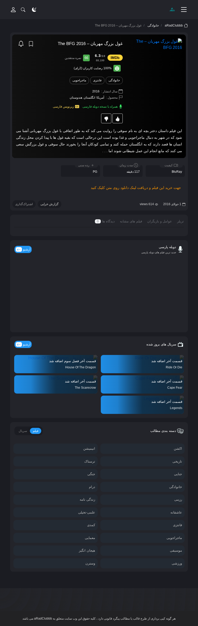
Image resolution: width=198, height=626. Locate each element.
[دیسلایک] (106, 118)
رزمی (178, 499)
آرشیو (26, 249)
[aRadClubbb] (172, 9)
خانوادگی (153, 25)
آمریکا (100, 97)
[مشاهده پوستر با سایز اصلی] (155, 44)
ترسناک (89, 461)
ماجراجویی (79, 80)
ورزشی (177, 563)
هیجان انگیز (87, 550)
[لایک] (117, 118)
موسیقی (176, 550)
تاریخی (177, 461)
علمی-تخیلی (86, 512)
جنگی (91, 474)
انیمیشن (89, 448)
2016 (96, 91)
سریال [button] (23, 431)
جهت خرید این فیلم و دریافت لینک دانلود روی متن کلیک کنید (136, 188)
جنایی (178, 474)
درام (92, 487)
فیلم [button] (35, 431)
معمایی (90, 538)
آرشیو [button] (26, 344)
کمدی (91, 525)
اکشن (178, 448)
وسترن (90, 563)
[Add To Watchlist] (31, 44)
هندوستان (76, 97)
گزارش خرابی (49, 204)
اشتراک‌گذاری (24, 204)
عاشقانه (176, 512)
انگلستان (89, 97)
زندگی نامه (87, 499)
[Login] (13, 9)
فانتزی (97, 80)
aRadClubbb (174, 25)
